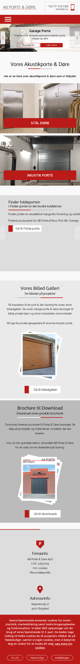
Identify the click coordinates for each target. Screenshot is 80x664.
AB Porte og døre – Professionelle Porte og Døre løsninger (19, 7)
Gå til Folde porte (27, 228)
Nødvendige (37, 657)
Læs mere (51, 45)
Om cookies (40, 568)
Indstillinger (62, 657)
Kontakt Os (28, 45)
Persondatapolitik (40, 572)
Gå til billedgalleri (45, 389)
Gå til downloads (45, 514)
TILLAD (15, 657)
